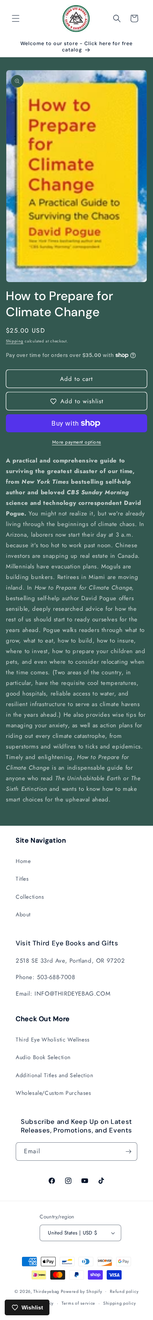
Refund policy (124, 1291)
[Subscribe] (128, 1151)
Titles (22, 879)
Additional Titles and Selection (54, 1075)
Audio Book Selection (43, 1057)
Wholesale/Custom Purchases (53, 1093)
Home (23, 861)
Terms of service (78, 1303)
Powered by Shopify (81, 1291)
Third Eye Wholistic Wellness (53, 1039)
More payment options (76, 442)
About (23, 914)
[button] (15, 18)
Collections (30, 897)
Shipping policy (119, 1303)
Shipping (15, 341)
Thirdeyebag (46, 1291)
